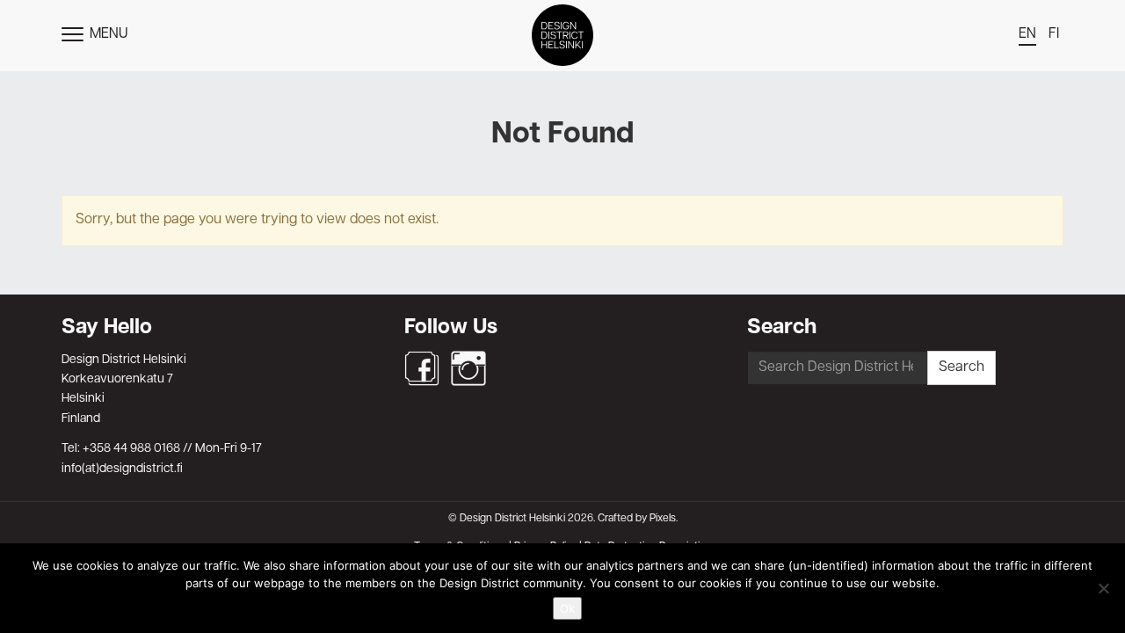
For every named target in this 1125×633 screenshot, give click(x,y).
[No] (1103, 588)
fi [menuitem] (1054, 34)
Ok (567, 608)
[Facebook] (421, 368)
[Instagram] (468, 368)
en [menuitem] (1027, 34)
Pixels (663, 519)
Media (562, 290)
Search (961, 367)
